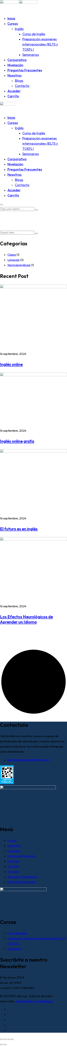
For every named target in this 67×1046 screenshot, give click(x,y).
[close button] (1, 204)
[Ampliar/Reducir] (1, 1039)
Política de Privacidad (21, 882)
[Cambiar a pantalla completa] (5, 1039)
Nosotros (14, 75)
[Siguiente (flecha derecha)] (5, 1044)
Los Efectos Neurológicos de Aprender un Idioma (26, 619)
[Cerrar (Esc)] (12, 1039)
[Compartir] (8, 1039)
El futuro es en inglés (19, 528)
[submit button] (36, 209)
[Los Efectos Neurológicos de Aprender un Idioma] (33, 539)
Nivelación (15, 65)
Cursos (12, 23)
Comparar (14, 851)
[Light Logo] (28, 2)
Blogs (19, 80)
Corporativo (17, 60)
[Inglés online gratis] (33, 375)
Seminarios (30, 55)
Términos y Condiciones (22, 877)
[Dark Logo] (9, 2)
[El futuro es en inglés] (33, 452)
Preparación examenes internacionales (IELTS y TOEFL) (40, 44)
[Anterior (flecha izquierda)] (1, 1044)
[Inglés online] (33, 287)
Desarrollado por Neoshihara (34, 1001)
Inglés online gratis (17, 441)
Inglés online (11, 364)
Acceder (14, 91)
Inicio (11, 18)
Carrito (13, 96)
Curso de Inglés (33, 34)
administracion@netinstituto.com (28, 760)
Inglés (19, 29)
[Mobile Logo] (7, 104)
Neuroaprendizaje (19, 265)
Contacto (22, 86)
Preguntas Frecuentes (24, 70)
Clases (11, 254)
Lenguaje (13, 260)
